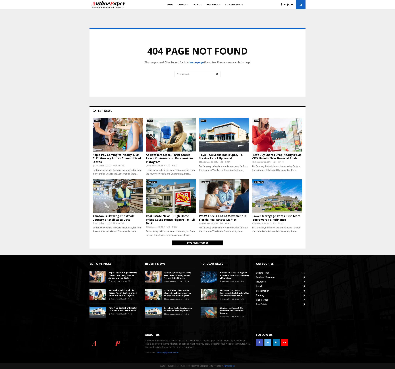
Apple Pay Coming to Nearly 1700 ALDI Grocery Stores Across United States (117, 158)
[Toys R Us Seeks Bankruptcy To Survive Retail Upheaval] (224, 135)
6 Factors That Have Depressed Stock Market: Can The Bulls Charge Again (234, 293)
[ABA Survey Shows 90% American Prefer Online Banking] (209, 312)
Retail (196, 4)
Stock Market (232, 4)
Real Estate (152, 182)
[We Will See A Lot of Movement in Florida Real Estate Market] (224, 196)
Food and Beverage (265, 277)
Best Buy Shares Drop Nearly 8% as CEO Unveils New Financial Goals (276, 156)
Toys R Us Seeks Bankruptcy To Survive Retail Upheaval (221, 156)
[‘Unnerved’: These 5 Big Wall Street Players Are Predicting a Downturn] (209, 277)
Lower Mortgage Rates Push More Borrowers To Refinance (276, 217)
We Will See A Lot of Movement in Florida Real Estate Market (222, 217)
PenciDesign (229, 366)
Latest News (102, 111)
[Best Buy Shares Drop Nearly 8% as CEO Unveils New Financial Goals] (277, 135)
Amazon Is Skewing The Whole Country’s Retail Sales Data (114, 217)
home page (196, 62)
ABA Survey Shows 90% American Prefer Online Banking (231, 310)
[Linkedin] (289, 4)
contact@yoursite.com (167, 352)
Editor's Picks (262, 273)
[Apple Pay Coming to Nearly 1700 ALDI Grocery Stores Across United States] (118, 135)
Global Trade (262, 300)
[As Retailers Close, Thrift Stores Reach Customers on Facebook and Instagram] (171, 135)
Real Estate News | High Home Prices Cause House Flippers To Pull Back (170, 219)
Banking (260, 295)
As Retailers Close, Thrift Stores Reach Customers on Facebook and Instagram (170, 158)
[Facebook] (282, 4)
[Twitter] (285, 4)
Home (170, 4)
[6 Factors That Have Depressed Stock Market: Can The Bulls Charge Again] (209, 294)
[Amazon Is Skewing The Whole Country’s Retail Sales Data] (118, 196)
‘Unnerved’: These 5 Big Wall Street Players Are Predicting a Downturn (234, 275)
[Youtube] (293, 4)
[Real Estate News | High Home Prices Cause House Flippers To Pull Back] (171, 196)
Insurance (212, 4)
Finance (181, 4)
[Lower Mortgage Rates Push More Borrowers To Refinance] (277, 196)
